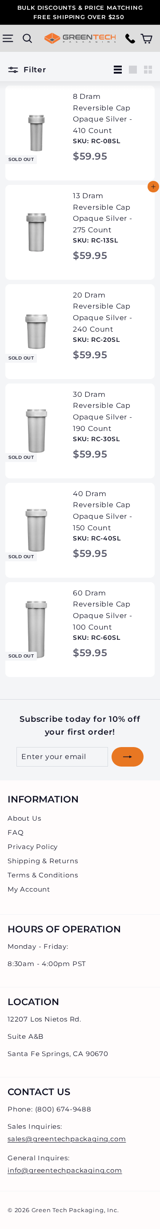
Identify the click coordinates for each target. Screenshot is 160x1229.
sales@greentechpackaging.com (67, 1139)
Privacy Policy (33, 846)
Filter (33, 69)
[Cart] (146, 38)
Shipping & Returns (43, 861)
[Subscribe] (128, 757)
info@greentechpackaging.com (65, 1170)
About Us (24, 818)
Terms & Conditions (43, 875)
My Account (29, 889)
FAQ (16, 832)
